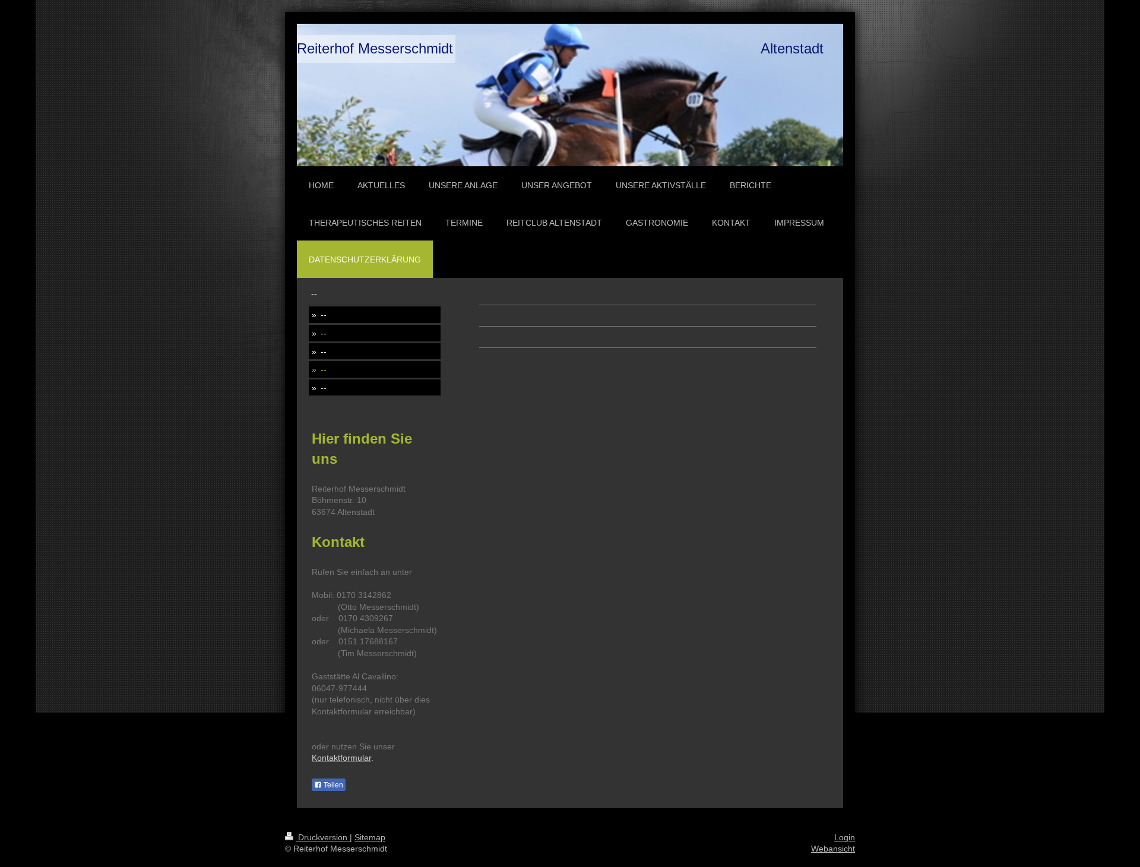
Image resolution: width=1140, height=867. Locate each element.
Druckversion (323, 837)
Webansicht (833, 848)
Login (844, 837)
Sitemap (369, 837)
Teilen (332, 785)
